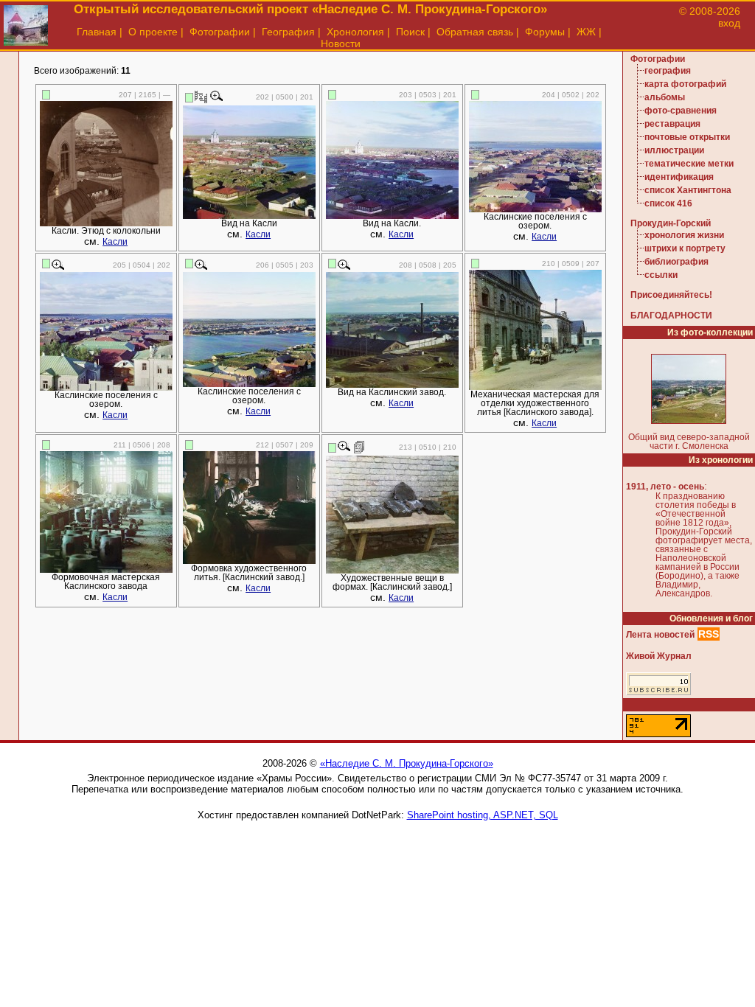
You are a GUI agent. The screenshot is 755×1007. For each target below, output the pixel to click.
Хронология (355, 32)
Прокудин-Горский (670, 223)
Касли (115, 241)
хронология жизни (684, 235)
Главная (96, 32)
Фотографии (219, 32)
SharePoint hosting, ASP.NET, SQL (482, 814)
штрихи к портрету (685, 248)
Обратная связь (474, 32)
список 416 (668, 203)
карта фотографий (685, 84)
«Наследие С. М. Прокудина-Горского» (406, 763)
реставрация (672, 123)
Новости (341, 43)
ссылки (661, 275)
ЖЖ (586, 32)
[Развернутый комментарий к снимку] (359, 447)
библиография (676, 261)
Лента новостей (660, 634)
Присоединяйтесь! (671, 294)
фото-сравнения (680, 110)
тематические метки (689, 163)
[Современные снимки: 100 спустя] (201, 96)
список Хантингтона (687, 190)
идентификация (679, 177)
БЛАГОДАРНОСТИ (671, 315)
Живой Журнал (659, 656)
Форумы (545, 32)
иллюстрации (674, 150)
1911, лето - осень (665, 486)
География (288, 32)
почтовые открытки (687, 137)
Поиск (410, 32)
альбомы (664, 97)
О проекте (153, 32)
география (667, 70)
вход (729, 23)
